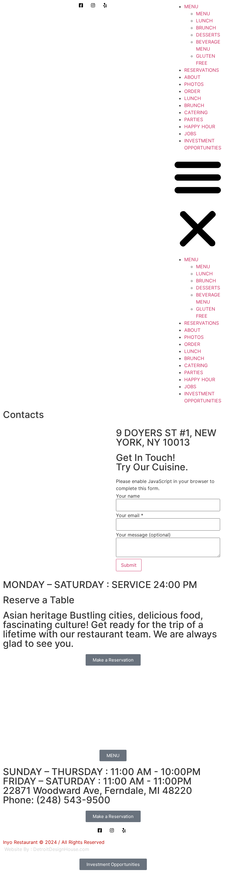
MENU (191, 6)
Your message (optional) (143, 534)
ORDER (192, 91)
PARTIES (193, 119)
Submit (129, 565)
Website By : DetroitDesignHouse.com (46, 849)
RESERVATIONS (201, 70)
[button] (197, 203)
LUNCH (204, 21)
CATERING (196, 112)
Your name (128, 496)
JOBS (190, 133)
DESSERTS (208, 35)
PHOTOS (194, 84)
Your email (129, 515)
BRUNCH (206, 28)
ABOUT (192, 77)
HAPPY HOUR (199, 126)
